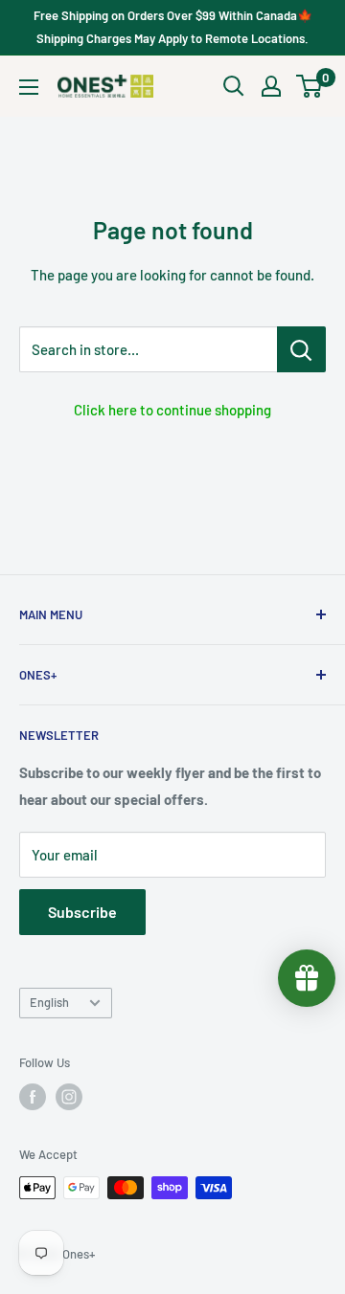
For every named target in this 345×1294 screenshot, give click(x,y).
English (49, 1002)
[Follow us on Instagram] (69, 1096)
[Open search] (233, 86)
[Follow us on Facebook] (32, 1096)
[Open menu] (28, 87)
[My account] (271, 86)
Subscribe (82, 912)
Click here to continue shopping (172, 409)
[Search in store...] (301, 349)
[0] (310, 86)
